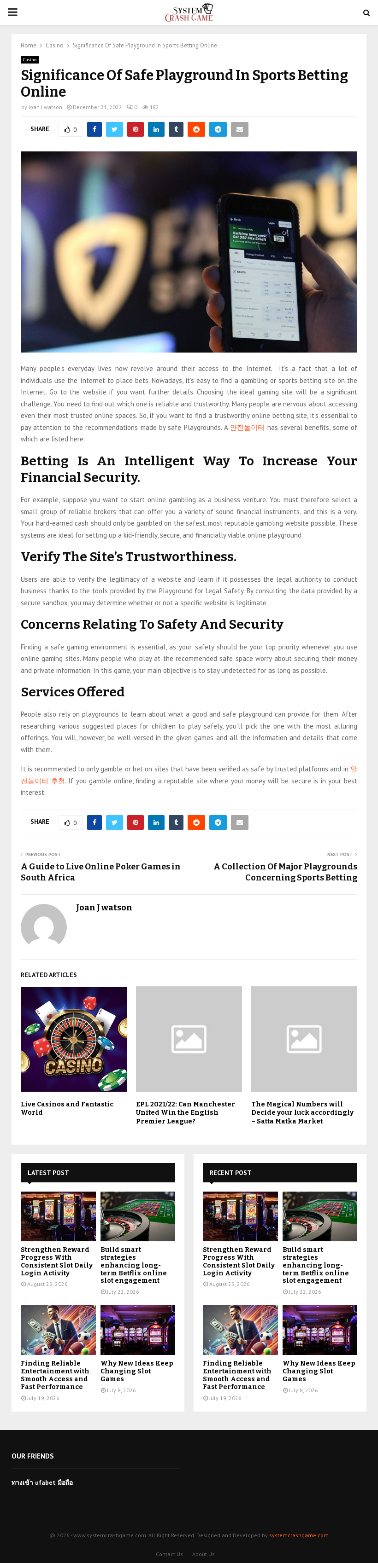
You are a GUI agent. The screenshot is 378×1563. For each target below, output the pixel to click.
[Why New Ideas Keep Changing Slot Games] (138, 1330)
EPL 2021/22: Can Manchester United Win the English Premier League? (185, 1112)
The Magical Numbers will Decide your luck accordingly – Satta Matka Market (302, 1112)
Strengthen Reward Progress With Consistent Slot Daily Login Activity (57, 1261)
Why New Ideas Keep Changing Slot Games (136, 1371)
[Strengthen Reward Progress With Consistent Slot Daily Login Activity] (58, 1216)
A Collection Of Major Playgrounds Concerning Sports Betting (285, 872)
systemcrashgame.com (299, 1535)
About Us (203, 1554)
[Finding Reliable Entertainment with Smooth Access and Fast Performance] (58, 1330)
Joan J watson (45, 107)
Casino (29, 60)
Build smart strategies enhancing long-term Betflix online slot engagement (133, 1265)
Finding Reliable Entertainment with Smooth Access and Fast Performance (55, 1375)
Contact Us (169, 1554)
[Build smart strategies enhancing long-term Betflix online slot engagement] (138, 1216)
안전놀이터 (247, 427)
